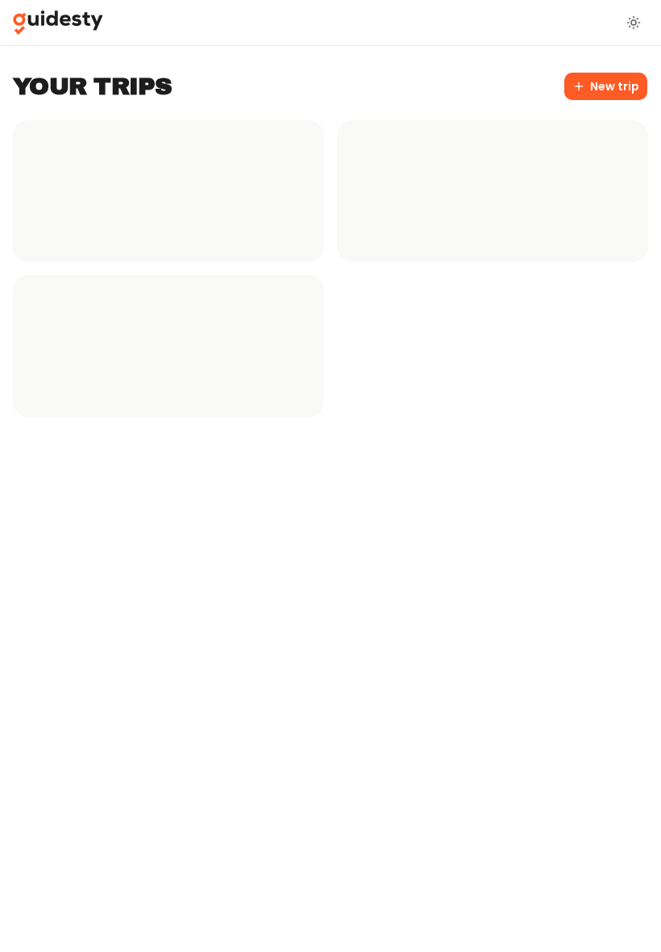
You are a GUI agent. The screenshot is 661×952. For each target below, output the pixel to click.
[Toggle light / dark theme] (633, 22)
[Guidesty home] (58, 22)
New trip (614, 86)
